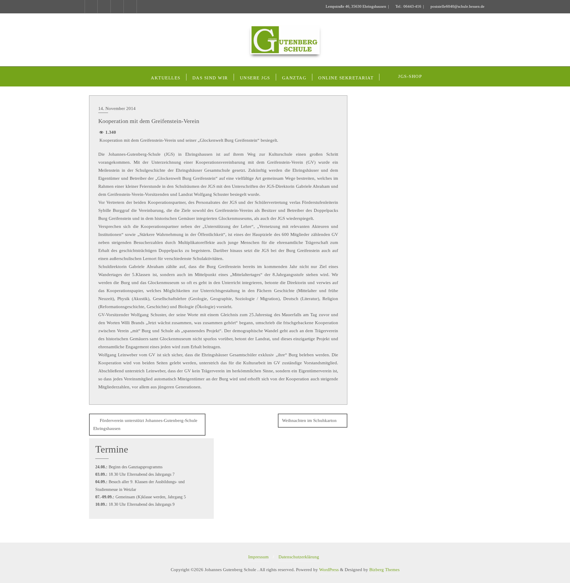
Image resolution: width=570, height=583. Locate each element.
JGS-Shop (410, 76)
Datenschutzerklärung (298, 556)
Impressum (258, 556)
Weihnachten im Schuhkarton (309, 420)
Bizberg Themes (384, 569)
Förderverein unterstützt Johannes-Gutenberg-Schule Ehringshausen (145, 424)
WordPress (329, 569)
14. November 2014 (117, 108)
